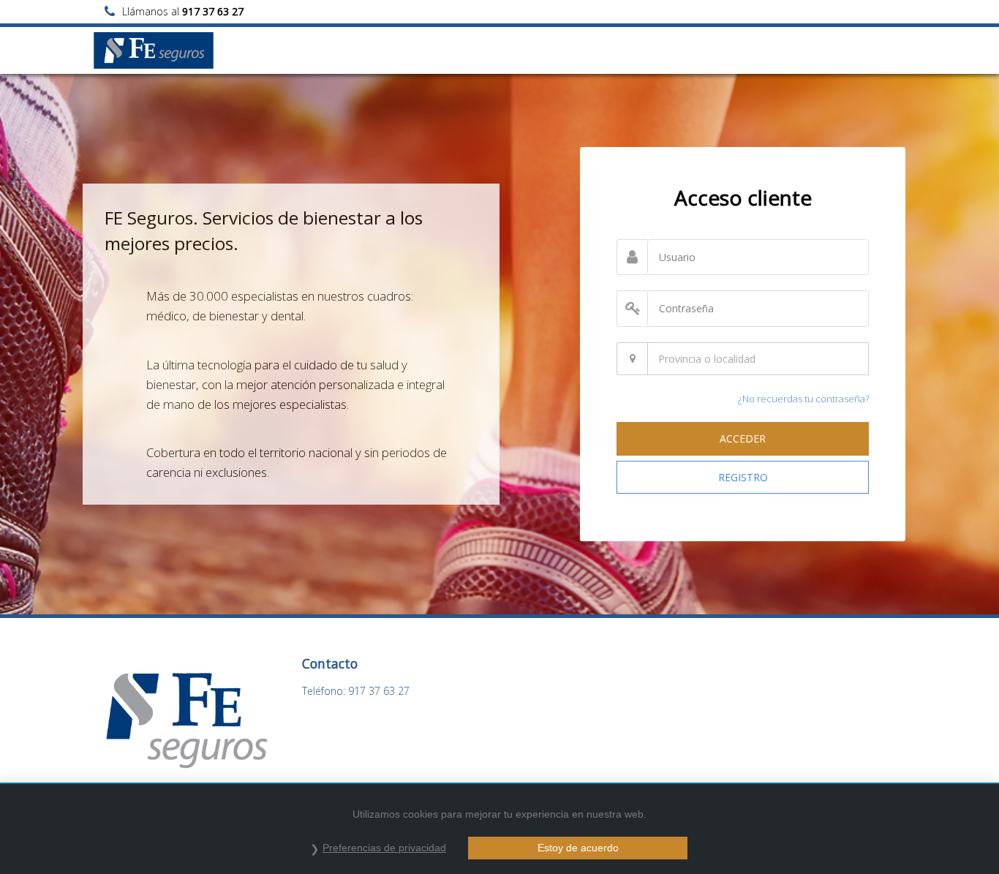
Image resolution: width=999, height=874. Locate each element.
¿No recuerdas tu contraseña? (803, 398)
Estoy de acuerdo (578, 848)
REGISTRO (743, 477)
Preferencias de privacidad (384, 848)
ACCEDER (743, 438)
